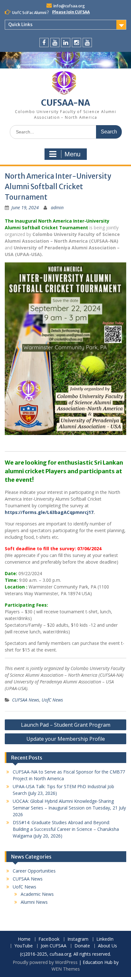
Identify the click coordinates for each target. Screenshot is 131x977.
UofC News (52, 700)
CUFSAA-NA (65, 102)
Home (24, 939)
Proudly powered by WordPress (45, 962)
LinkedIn (105, 939)
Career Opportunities (34, 871)
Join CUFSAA (53, 946)
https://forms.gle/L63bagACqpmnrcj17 (49, 512)
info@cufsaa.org (69, 6)
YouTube (23, 946)
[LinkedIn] (65, 42)
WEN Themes (66, 969)
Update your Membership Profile (65, 738)
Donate (82, 946)
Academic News (37, 894)
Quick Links (20, 24)
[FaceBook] (44, 42)
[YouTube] (54, 42)
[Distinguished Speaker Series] (87, 42)
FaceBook (48, 939)
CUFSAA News (25, 700)
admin (57, 207)
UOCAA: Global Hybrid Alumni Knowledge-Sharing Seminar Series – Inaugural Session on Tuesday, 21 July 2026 (69, 807)
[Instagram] (76, 42)
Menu (72, 154)
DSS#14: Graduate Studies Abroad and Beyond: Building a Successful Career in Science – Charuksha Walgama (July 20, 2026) (66, 829)
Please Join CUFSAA (71, 12)
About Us (107, 946)
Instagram (77, 939)
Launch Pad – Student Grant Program (65, 724)
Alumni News (34, 902)
